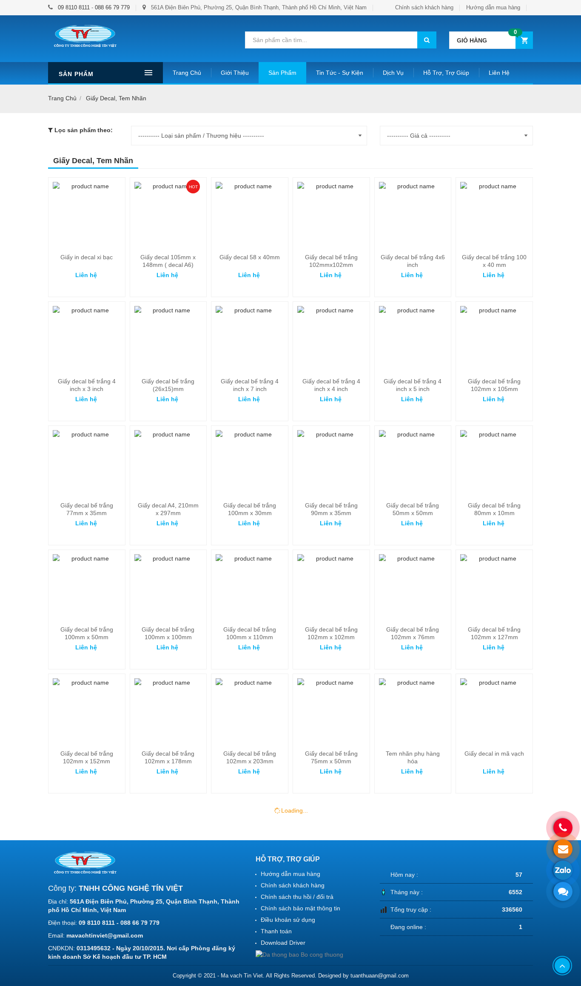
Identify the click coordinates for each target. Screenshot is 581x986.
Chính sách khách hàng (424, 7)
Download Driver (283, 942)
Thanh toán (276, 931)
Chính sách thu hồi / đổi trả (297, 896)
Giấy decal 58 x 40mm (249, 257)
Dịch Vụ (393, 72)
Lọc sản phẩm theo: (83, 130)
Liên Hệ (499, 72)
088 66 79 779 (112, 7)
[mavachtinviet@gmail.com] (562, 848)
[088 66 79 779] (562, 827)
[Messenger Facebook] (562, 891)
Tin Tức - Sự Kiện (339, 72)
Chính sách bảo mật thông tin (300, 908)
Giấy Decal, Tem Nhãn (116, 98)
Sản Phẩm (282, 72)
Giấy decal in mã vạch (494, 753)
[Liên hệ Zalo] (562, 870)
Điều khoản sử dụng (288, 919)
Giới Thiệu (235, 72)
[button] (491, 40)
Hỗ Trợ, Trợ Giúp (446, 72)
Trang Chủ (187, 72)
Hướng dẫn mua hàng (493, 7)
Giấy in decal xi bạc (86, 257)
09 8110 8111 (73, 7)
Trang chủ (62, 98)
